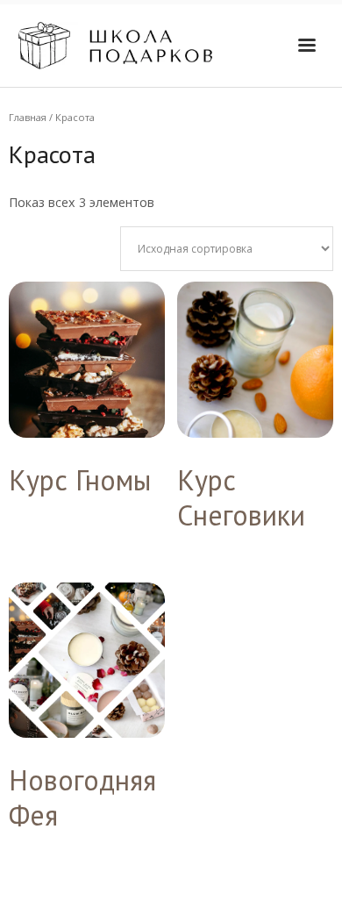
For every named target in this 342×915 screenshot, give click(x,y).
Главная (27, 117)
